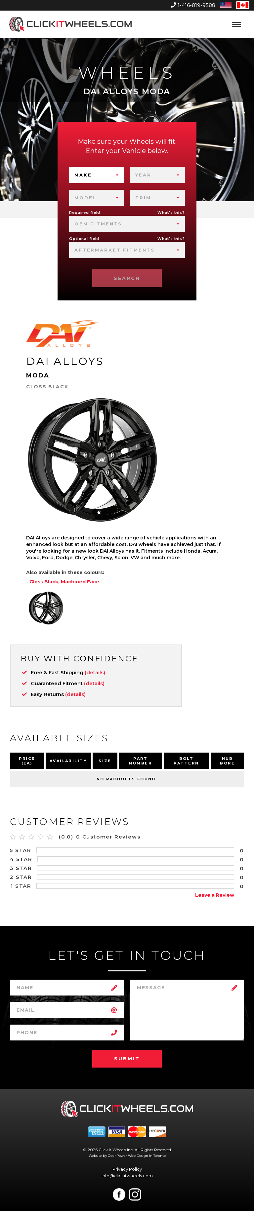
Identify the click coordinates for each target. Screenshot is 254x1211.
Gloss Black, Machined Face (64, 582)
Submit (127, 1059)
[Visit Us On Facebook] (119, 1194)
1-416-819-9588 (196, 5)
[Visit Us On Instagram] (135, 1194)
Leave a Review (214, 895)
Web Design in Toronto (147, 1155)
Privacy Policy (127, 1169)
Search (127, 278)
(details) (95, 672)
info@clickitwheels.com (127, 1175)
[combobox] (96, 175)
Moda (38, 375)
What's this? (171, 212)
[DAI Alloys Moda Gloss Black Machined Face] (46, 608)
